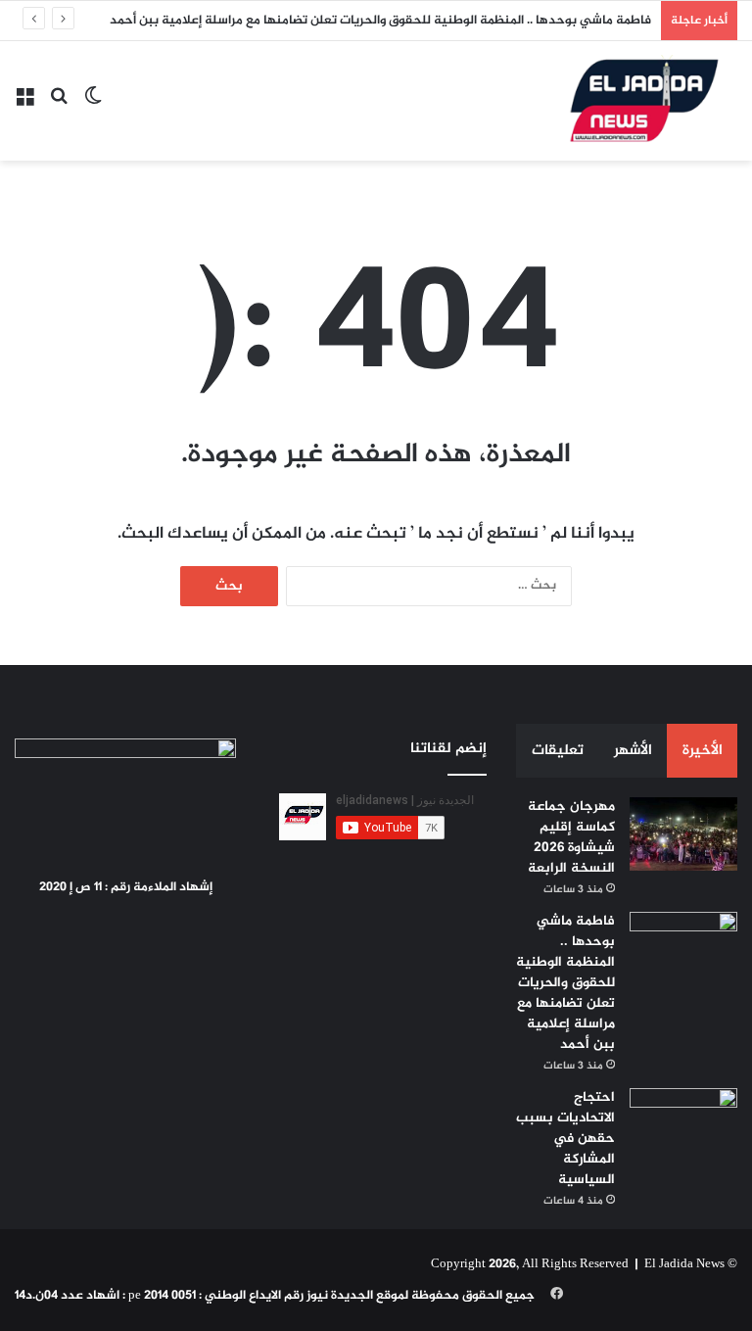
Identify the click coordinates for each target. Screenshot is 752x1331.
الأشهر (633, 750)
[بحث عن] (59, 108)
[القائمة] (24, 108)
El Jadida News (684, 1264)
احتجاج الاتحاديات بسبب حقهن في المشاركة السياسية (565, 1138)
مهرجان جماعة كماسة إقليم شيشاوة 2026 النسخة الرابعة (571, 837)
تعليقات (558, 750)
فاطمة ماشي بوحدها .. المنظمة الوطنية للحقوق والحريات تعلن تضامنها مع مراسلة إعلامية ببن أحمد (380, 20)
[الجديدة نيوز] (644, 101)
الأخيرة (702, 750)
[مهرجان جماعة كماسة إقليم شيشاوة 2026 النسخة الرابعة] (683, 834)
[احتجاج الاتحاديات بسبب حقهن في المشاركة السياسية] (683, 1125)
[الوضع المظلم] (93, 108)
